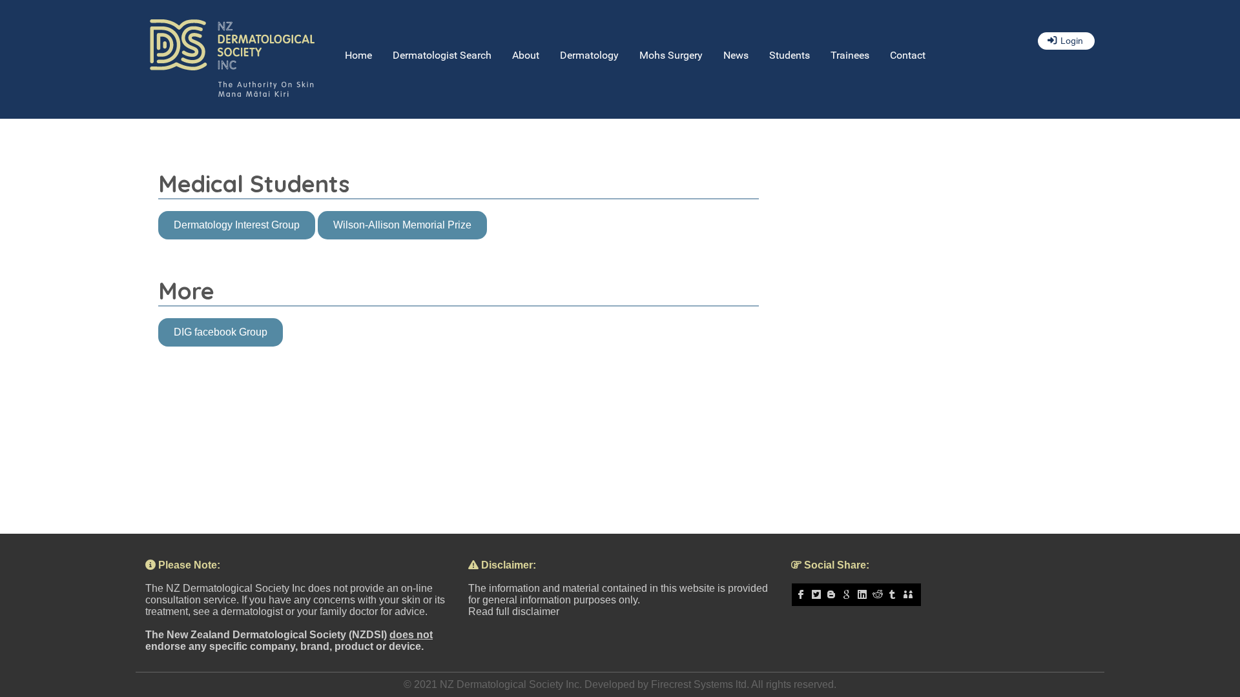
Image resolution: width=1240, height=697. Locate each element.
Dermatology (589, 55)
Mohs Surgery (671, 55)
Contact (907, 55)
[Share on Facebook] (803, 594)
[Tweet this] (818, 594)
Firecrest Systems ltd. (700, 684)
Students (789, 55)
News (736, 55)
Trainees (850, 55)
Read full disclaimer (513, 611)
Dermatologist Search (442, 55)
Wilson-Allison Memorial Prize (402, 224)
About (525, 55)
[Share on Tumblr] (894, 594)
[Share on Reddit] (880, 594)
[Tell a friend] (910, 594)
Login (1071, 40)
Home (358, 55)
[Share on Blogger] (833, 594)
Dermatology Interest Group (237, 224)
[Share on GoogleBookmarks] (849, 594)
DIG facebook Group (220, 332)
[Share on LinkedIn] (864, 594)
